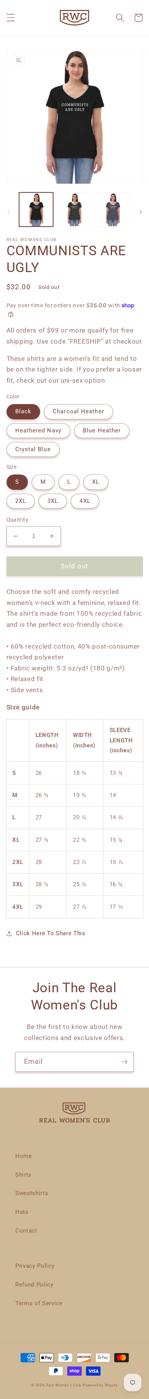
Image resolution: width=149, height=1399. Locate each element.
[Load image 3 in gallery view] (113, 209)
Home (23, 1156)
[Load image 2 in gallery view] (74, 209)
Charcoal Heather (78, 411)
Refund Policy (34, 1284)
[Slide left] (8, 211)
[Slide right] (140, 211)
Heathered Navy (38, 430)
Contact (26, 1230)
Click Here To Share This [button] (51, 933)
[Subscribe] (124, 1062)
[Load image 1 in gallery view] (36, 209)
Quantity (17, 520)
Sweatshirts (31, 1193)
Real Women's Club (63, 1385)
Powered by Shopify (100, 1385)
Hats (22, 1211)
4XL (84, 500)
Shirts (23, 1174)
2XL (20, 500)
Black (23, 411)
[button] (10, 17)
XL (95, 481)
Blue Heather (102, 430)
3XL (52, 500)
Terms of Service (39, 1303)
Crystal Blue (33, 449)
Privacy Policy (34, 1265)
